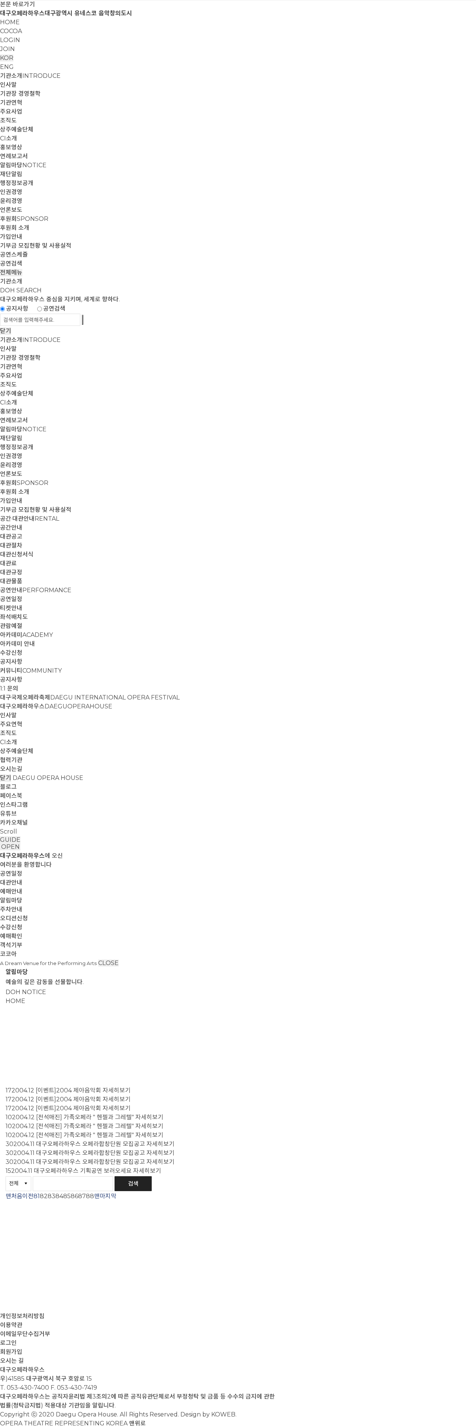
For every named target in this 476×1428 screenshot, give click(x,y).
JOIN (7, 49)
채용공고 (17, 1058)
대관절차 (11, 545)
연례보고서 (14, 156)
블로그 (8, 786)
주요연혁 (11, 724)
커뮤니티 (31, 670)
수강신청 (11, 652)
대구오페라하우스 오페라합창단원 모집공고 (90, 1144)
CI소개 (8, 138)
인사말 (8, 84)
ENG (7, 66)
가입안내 (11, 236)
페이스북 (11, 795)
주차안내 (11, 909)
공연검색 (11, 263)
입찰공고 (17, 1047)
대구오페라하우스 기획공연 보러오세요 (83, 1170)
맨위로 (137, 1423)
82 (44, 1196)
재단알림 (11, 174)
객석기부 (11, 945)
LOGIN (10, 40)
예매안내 (11, 891)
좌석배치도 (14, 617)
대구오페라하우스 (56, 706)
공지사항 (17, 308)
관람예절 (11, 625)
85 (67, 1196)
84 (59, 1196)
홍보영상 (11, 147)
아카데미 (26, 634)
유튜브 (8, 813)
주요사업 (11, 111)
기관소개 (30, 75)
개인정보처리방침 (22, 1316)
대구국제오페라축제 (90, 697)
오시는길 (11, 768)
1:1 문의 (9, 688)
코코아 (8, 954)
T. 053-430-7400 (24, 1387)
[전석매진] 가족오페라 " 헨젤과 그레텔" (85, 1117)
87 (82, 1196)
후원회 (24, 218)
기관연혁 (11, 102)
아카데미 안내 (17, 643)
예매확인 (11, 936)
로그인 (8, 1342)
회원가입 (11, 1351)
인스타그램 (14, 804)
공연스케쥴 (14, 254)
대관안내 (11, 882)
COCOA (11, 31)
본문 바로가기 (17, 4)
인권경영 (11, 192)
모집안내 (17, 1069)
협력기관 (11, 760)
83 (51, 1196)
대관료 (8, 563)
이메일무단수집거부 (25, 1333)
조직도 (8, 120)
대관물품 (11, 581)
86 (74, 1196)
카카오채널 (14, 822)
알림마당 (23, 165)
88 (90, 1196)
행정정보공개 (16, 183)
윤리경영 (11, 200)
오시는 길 (12, 1360)
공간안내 (11, 527)
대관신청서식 (16, 554)
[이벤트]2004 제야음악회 (68, 1090)
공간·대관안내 (29, 518)
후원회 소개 (14, 227)
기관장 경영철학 (20, 93)
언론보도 (11, 209)
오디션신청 (14, 918)
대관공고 (11, 536)
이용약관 (11, 1325)
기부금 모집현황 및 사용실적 (35, 245)
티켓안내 (11, 608)
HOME (10, 22)
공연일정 (11, 599)
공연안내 (35, 590)
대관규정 (11, 572)
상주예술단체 (16, 129)
